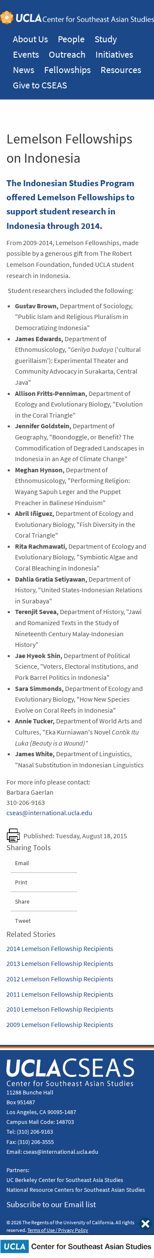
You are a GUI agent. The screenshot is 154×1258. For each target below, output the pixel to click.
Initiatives (114, 54)
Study (106, 38)
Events (26, 54)
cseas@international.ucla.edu (49, 812)
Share (22, 901)
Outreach (67, 54)
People (71, 38)
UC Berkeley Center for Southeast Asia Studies (64, 1180)
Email (22, 863)
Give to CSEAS (40, 85)
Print (21, 882)
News (23, 69)
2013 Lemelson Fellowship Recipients (59, 963)
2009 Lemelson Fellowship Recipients (59, 1024)
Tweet (23, 920)
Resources (121, 69)
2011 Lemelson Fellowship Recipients (59, 994)
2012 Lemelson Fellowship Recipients (59, 978)
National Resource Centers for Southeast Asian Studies (75, 1189)
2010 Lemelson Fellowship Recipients (59, 1009)
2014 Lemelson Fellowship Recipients (59, 948)
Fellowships (67, 69)
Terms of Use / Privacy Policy (57, 1230)
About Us (30, 38)
